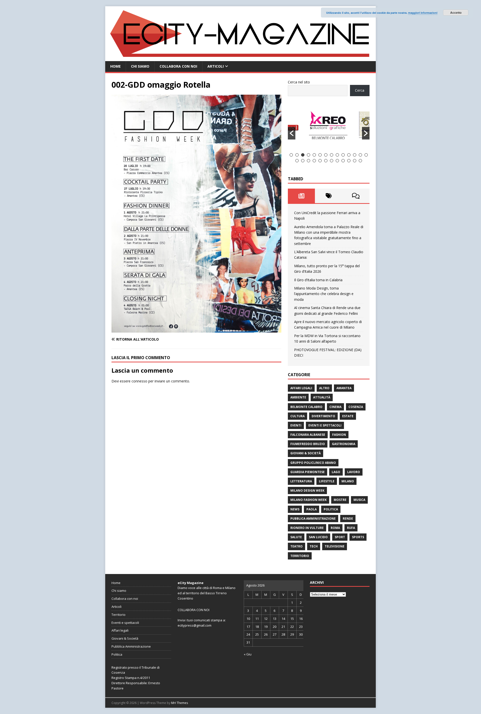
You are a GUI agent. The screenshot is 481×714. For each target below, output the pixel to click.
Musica (359, 500)
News (294, 509)
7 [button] (325, 155)
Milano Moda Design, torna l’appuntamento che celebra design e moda (323, 294)
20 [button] (325, 160)
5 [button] (314, 155)
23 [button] (343, 160)
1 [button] (291, 155)
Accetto (455, 12)
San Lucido (318, 537)
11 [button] (348, 155)
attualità (321, 397)
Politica (331, 509)
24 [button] (348, 160)
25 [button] (354, 160)
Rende (348, 518)
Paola (311, 509)
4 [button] (308, 155)
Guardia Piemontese (307, 472)
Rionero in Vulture (307, 528)
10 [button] (343, 155)
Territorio (299, 556)
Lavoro (353, 472)
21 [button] (331, 160)
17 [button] (308, 160)
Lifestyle (326, 481)
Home (115, 66)
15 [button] (297, 160)
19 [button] (320, 160)
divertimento (323, 416)
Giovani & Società (305, 453)
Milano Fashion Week (308, 500)
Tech (314, 546)
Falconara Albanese (307, 435)
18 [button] (314, 160)
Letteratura (301, 481)
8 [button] (331, 155)
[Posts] (301, 196)
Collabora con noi (178, 66)
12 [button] (354, 155)
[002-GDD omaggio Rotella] (196, 329)
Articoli (215, 66)
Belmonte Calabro (306, 407)
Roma (335, 528)
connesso (139, 381)
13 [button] (360, 155)
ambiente (298, 397)
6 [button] (320, 155)
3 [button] (302, 155)
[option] (329, 127)
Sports (358, 537)
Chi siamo (140, 66)
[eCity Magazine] (240, 58)
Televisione (334, 546)
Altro (324, 388)
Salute (296, 537)
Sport (340, 537)
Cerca (359, 90)
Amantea (343, 388)
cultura (297, 416)
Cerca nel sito (299, 82)
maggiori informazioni (422, 13)
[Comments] (356, 196)
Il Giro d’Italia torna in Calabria (318, 279)
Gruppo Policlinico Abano (313, 463)
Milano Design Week (307, 490)
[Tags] (328, 196)
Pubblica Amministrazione (313, 518)
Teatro (296, 546)
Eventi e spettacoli (324, 425)
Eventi (295, 425)
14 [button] (366, 155)
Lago (336, 472)
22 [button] (337, 160)
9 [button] (337, 155)
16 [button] (302, 160)
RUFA (351, 528)
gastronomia (343, 444)
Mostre (340, 500)
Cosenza (355, 407)
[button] (291, 133)
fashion (339, 435)
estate (347, 416)
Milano (347, 481)
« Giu (248, 654)
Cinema (335, 407)
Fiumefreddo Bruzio (307, 444)
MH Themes (179, 703)
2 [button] (297, 155)
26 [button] (360, 160)
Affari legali (301, 388)
